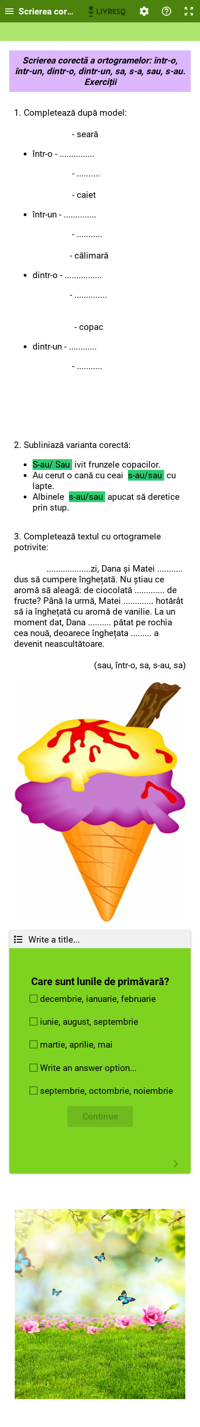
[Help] (166, 11)
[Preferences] (144, 11)
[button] (100, 998)
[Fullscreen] (189, 11)
